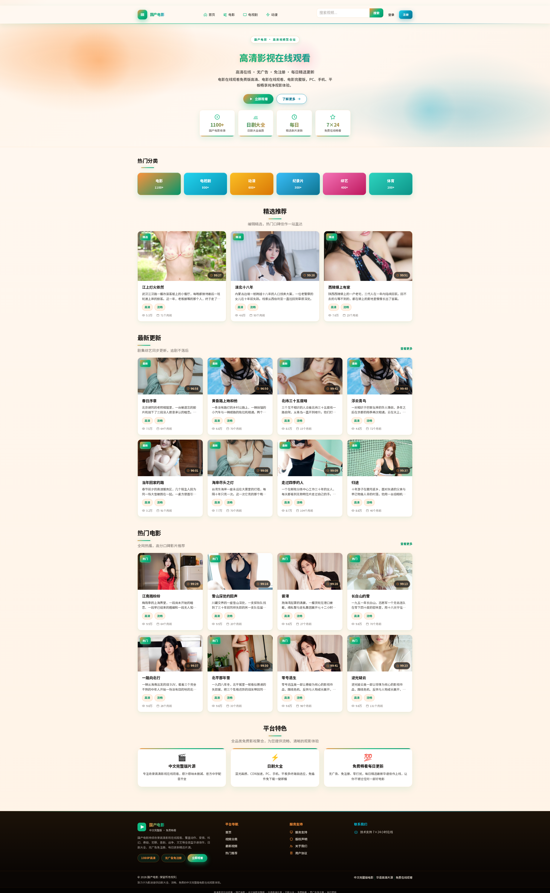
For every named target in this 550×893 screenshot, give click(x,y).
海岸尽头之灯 (223, 482)
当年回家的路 (153, 482)
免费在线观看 (404, 877)
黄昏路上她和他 (224, 400)
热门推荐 (231, 853)
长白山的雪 (360, 596)
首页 (212, 14)
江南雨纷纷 (151, 596)
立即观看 (261, 99)
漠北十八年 (244, 287)
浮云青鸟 (358, 400)
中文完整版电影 (363, 877)
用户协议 (301, 853)
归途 (355, 482)
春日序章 (149, 400)
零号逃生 (289, 677)
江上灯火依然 (153, 287)
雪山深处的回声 (224, 596)
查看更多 (406, 348)
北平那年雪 (221, 677)
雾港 (285, 596)
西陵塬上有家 (339, 287)
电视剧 (253, 14)
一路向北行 (151, 677)
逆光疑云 (358, 677)
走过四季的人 (293, 482)
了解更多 (288, 99)
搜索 (376, 13)
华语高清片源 (384, 877)
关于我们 (301, 846)
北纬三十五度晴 (294, 400)
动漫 (274, 14)
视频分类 (231, 839)
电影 (231, 14)
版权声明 (301, 839)
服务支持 (301, 832)
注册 (406, 14)
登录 (391, 14)
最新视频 (231, 846)
